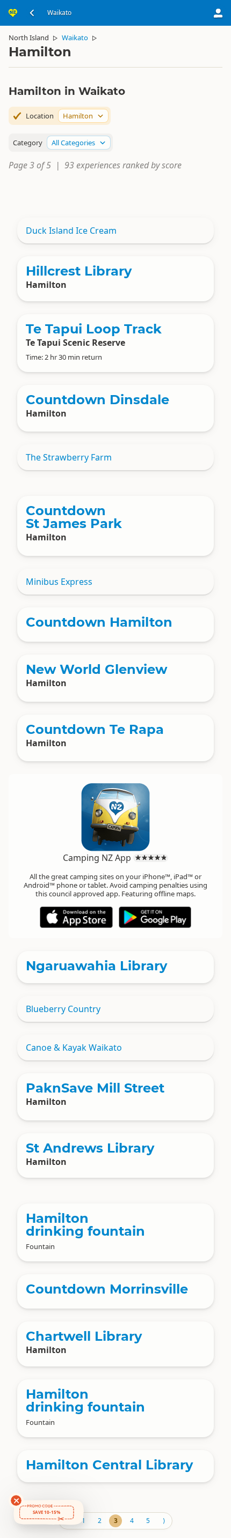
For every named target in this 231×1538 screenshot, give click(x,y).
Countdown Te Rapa (95, 729)
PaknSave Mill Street (95, 1088)
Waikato (75, 37)
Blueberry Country (63, 1009)
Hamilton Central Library (109, 1465)
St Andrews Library (90, 1148)
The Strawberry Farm (69, 457)
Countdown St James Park (74, 517)
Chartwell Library (84, 1336)
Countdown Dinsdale (97, 399)
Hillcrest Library (79, 271)
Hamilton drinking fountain (85, 1224)
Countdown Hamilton (99, 622)
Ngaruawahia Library (96, 966)
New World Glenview (96, 669)
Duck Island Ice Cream (71, 230)
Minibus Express (59, 582)
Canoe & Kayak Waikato (74, 1047)
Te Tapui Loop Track (94, 329)
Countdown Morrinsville (107, 1289)
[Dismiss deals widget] (16, 1500)
